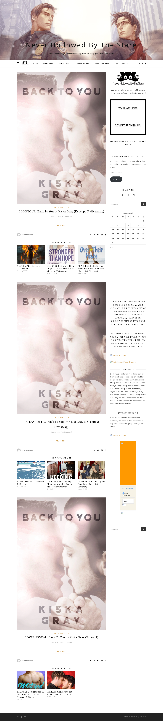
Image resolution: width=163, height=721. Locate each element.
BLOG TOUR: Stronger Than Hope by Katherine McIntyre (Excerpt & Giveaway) (60, 268)
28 (133, 238)
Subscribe (116, 179)
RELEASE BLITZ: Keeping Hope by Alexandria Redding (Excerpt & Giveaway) (60, 484)
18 (118, 234)
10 (113, 229)
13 (128, 229)
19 (123, 234)
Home (35, 63)
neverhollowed (27, 235)
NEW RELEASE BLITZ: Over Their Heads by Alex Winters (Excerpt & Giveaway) (91, 268)
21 (133, 234)
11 (118, 229)
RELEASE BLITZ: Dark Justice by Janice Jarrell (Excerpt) (61, 693)
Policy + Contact (122, 63)
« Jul (111, 247)
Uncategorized (61, 207)
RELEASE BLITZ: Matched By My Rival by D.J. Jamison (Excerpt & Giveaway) (30, 694)
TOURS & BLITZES (82, 63)
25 (118, 238)
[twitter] (139, 63)
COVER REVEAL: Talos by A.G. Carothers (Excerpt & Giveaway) (91, 484)
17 (113, 234)
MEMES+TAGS (64, 63)
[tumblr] (142, 63)
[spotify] (145, 63)
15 (138, 229)
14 (133, 229)
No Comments (66, 216)
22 (138, 234)
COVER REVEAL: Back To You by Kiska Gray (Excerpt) (61, 637)
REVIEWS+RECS (47, 63)
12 (123, 229)
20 (128, 234)
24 (113, 238)
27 (128, 238)
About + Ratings (102, 63)
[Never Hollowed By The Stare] (25, 63)
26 (123, 238)
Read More (61, 225)
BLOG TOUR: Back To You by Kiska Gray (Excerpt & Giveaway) (61, 211)
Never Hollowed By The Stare (81, 44)
